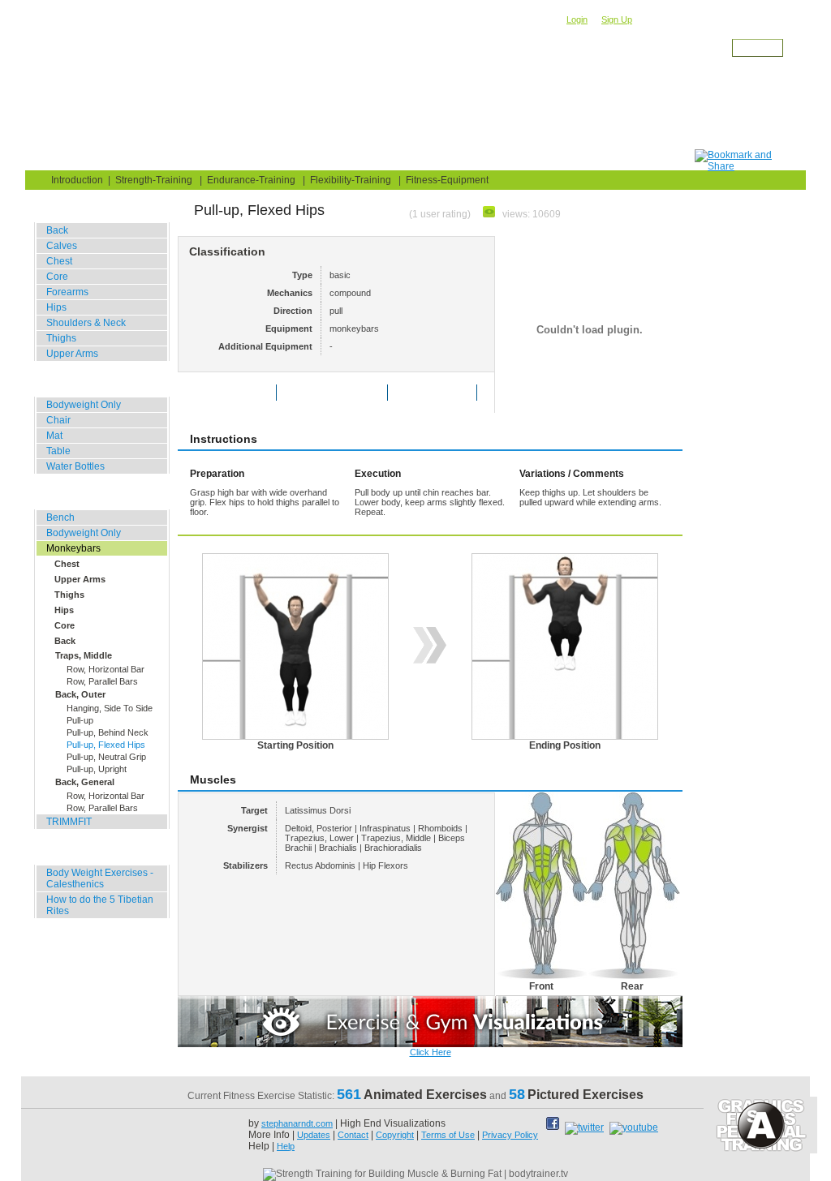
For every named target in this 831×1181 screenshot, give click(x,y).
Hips (56, 307)
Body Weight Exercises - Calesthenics (99, 878)
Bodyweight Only (83, 404)
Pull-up (80, 720)
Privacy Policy (510, 1135)
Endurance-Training (251, 180)
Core (57, 276)
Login (577, 19)
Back (314, 62)
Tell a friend (443, 392)
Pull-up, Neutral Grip (106, 757)
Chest (59, 261)
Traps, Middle (83, 655)
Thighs (61, 338)
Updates (313, 1135)
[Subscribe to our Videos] (633, 1127)
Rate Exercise (239, 392)
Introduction (77, 180)
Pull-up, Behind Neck (108, 732)
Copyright (395, 1135)
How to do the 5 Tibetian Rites (99, 905)
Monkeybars (270, 62)
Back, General (84, 782)
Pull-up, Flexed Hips (106, 744)
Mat (54, 435)
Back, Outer (80, 694)
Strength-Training (201, 62)
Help (286, 1146)
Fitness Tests (323, 159)
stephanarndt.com (297, 1123)
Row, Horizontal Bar (105, 669)
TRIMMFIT (69, 821)
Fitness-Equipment (447, 180)
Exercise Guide (213, 159)
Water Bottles (75, 466)
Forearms (67, 292)
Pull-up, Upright (97, 769)
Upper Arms (72, 353)
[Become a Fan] (554, 1127)
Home (59, 159)
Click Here (430, 1052)
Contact (353, 1135)
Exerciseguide (129, 62)
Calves (61, 245)
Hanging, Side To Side (110, 708)
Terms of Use (448, 1135)
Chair (58, 420)
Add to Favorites (343, 392)
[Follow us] (586, 1127)
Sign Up (616, 19)
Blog (124, 159)
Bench (60, 517)
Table (58, 451)
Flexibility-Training (350, 180)
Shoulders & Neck (86, 323)
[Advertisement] (400, 112)
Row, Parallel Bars (102, 681)
